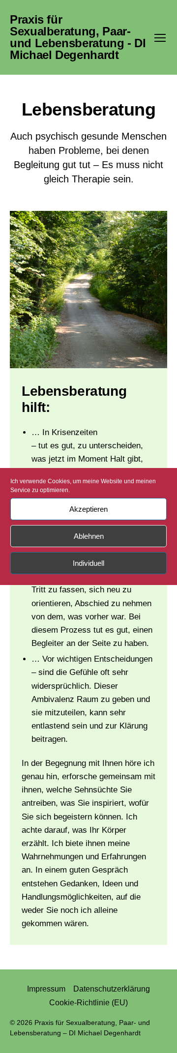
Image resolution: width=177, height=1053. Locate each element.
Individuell (88, 563)
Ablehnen (89, 536)
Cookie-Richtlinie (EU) (88, 1002)
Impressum (46, 989)
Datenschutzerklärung (111, 989)
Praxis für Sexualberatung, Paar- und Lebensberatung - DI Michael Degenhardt (78, 37)
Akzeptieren (88, 509)
